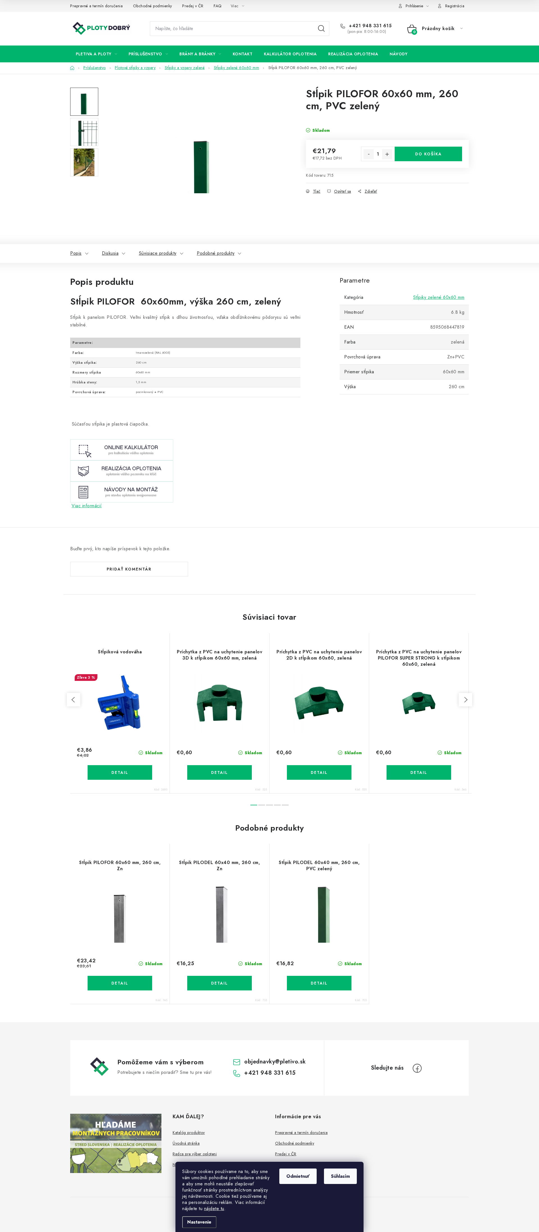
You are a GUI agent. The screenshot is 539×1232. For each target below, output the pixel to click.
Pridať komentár (129, 569)
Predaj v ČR (193, 6)
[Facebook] (417, 1068)
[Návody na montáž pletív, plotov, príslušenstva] (121, 491)
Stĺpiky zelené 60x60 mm (439, 297)
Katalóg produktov (189, 1132)
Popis (76, 253)
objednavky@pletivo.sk (275, 1062)
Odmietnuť (298, 1176)
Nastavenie (199, 1222)
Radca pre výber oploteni (195, 1154)
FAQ (218, 6)
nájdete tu (214, 1208)
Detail (119, 772)
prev (73, 699)
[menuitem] (96, 54)
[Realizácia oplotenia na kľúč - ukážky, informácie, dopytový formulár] (121, 470)
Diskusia (110, 253)
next (465, 699)
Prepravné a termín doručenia (96, 6)
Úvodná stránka (186, 1143)
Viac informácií (87, 506)
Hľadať (321, 28)
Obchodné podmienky (152, 6)
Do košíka (428, 154)
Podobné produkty (215, 253)
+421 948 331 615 (370, 26)
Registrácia (455, 6)
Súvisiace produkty (158, 253)
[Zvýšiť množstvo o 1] (387, 154)
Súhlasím (340, 1176)
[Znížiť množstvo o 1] (369, 154)
